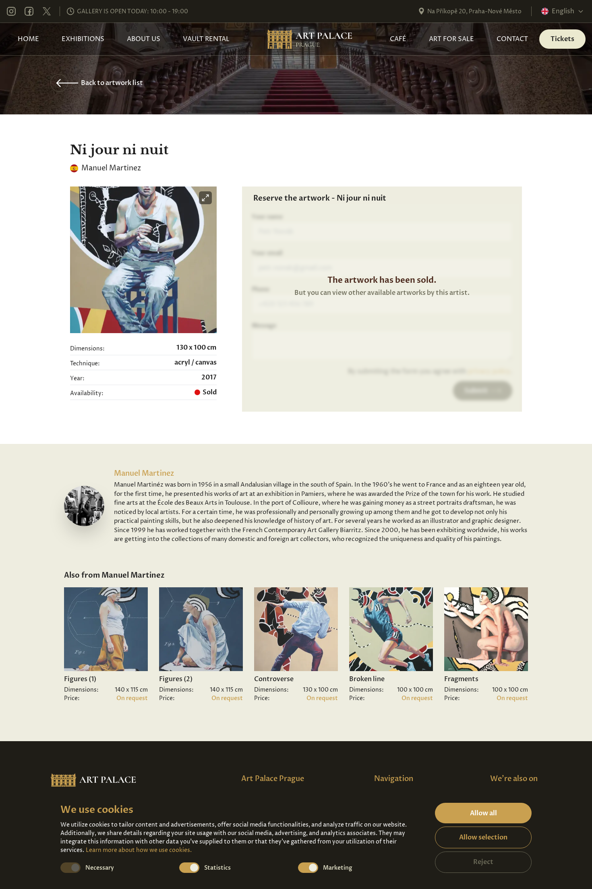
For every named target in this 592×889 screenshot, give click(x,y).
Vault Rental (206, 39)
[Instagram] (11, 11)
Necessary (99, 868)
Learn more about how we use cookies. (139, 850)
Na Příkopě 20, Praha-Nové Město (474, 11)
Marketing (337, 868)
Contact (512, 39)
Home (28, 39)
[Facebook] (29, 11)
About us (143, 39)
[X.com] (46, 11)
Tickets (562, 39)
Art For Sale (451, 39)
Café (398, 39)
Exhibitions (83, 39)
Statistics (217, 868)
